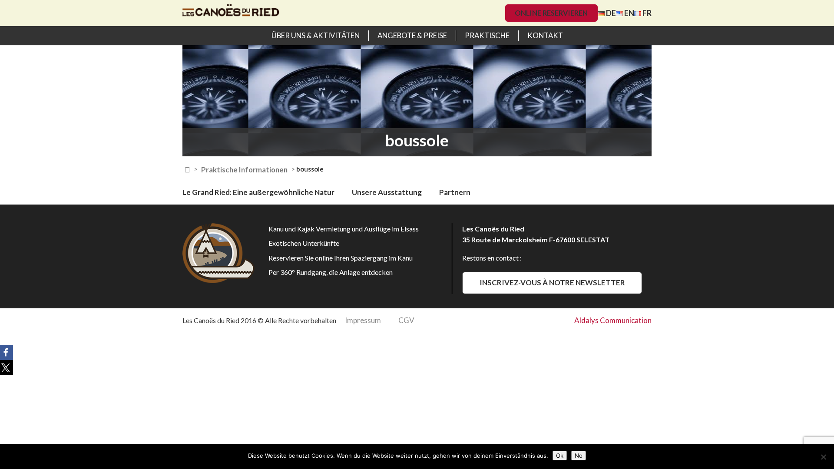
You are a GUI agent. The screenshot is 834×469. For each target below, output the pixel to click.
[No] (823, 456)
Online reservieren (551, 13)
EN (628, 13)
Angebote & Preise (412, 35)
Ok (559, 455)
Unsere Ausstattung (387, 192)
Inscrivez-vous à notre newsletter (552, 282)
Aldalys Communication (613, 320)
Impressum (363, 320)
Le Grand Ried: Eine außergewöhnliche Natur (258, 192)
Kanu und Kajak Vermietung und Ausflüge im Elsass (343, 229)
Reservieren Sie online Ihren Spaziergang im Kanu (340, 258)
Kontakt (545, 35)
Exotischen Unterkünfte (303, 243)
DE (610, 13)
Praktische (487, 35)
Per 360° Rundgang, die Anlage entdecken (330, 272)
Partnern (454, 192)
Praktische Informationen (244, 169)
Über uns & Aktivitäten (315, 35)
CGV (406, 320)
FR (646, 13)
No (578, 455)
